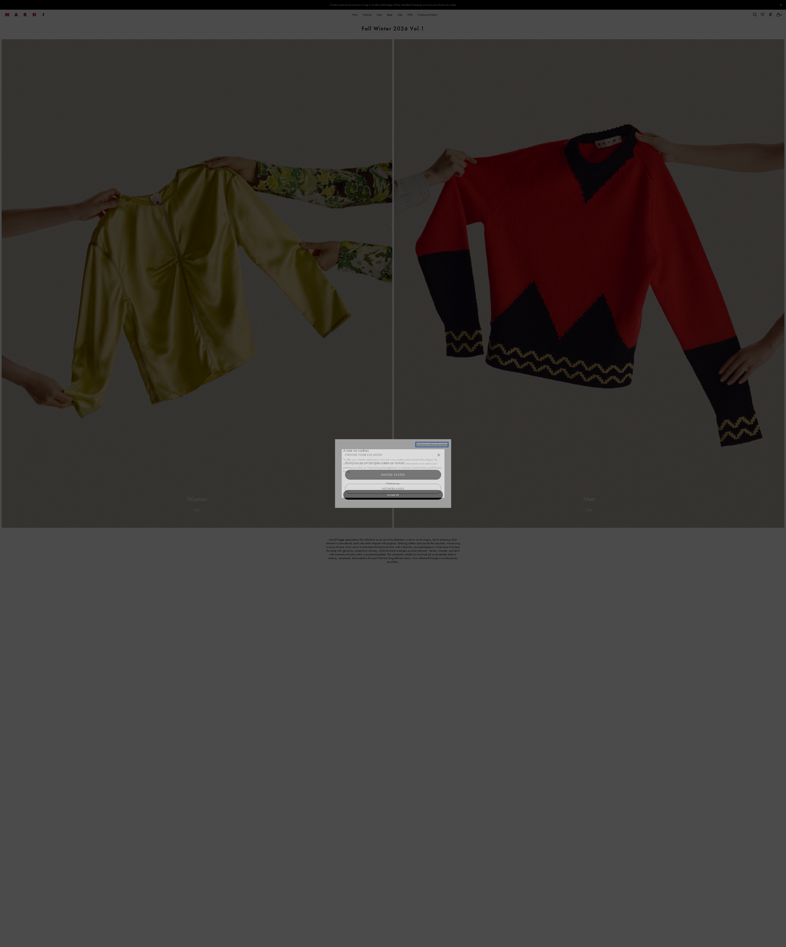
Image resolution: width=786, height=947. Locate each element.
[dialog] (393, 473)
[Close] (438, 455)
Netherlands (393, 489)
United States (393, 475)
